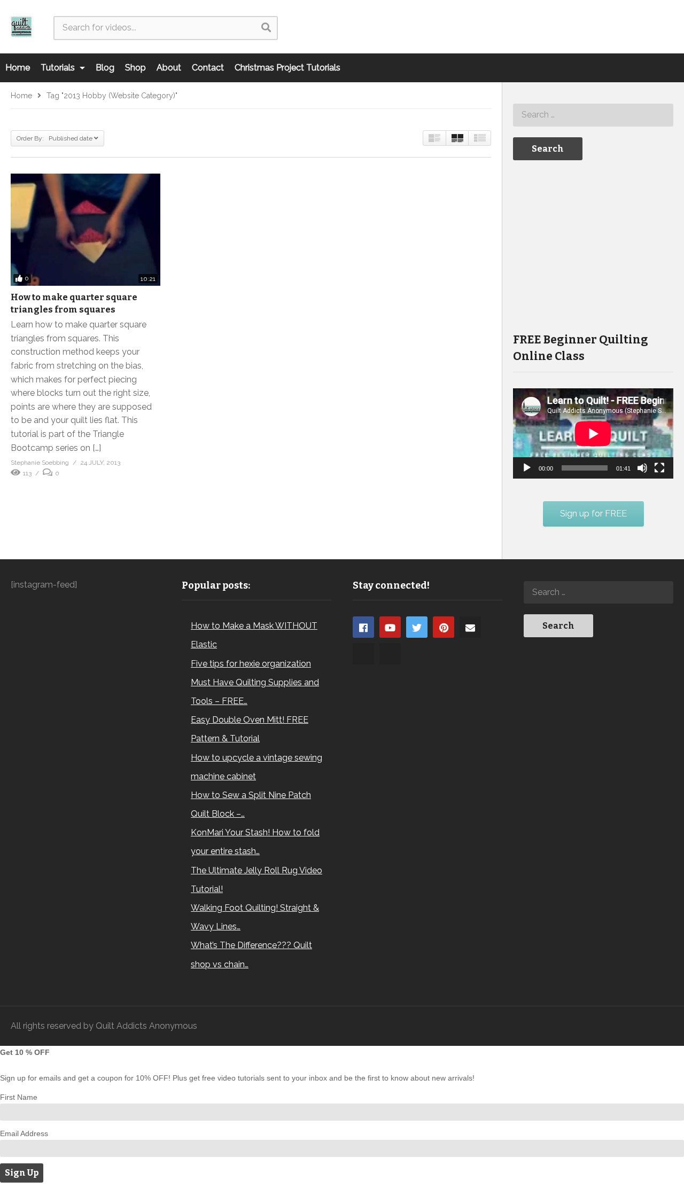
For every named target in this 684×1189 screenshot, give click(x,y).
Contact (208, 67)
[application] (593, 433)
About (169, 67)
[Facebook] (363, 627)
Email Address (24, 1133)
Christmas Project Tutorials (287, 67)
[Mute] (642, 468)
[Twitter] (417, 627)
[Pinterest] (443, 627)
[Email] (470, 627)
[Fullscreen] (659, 468)
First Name (18, 1097)
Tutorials (59, 67)
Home (17, 67)
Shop (135, 67)
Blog (105, 67)
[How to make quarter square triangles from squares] (85, 230)
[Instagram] (363, 653)
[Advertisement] (593, 245)
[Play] (527, 468)
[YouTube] (390, 627)
